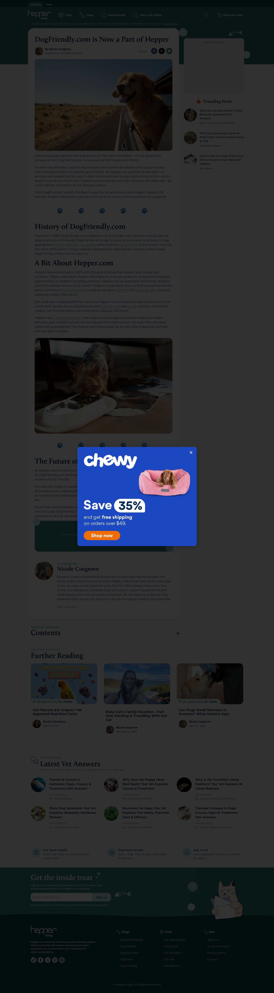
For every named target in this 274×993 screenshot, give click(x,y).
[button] (191, 452)
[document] (137, 496)
